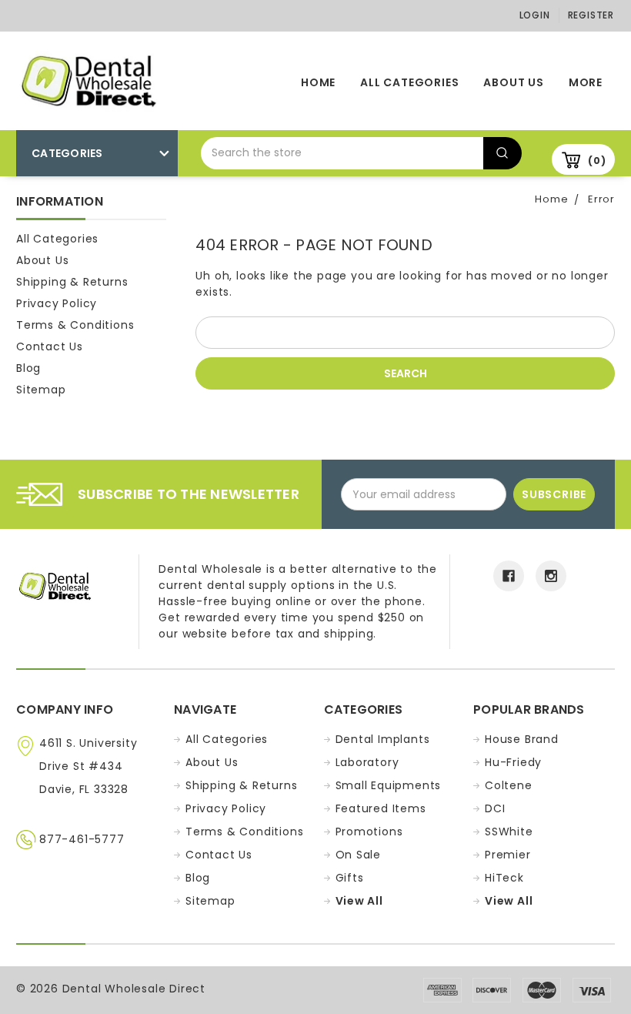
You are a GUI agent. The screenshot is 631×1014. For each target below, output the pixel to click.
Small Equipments (389, 785)
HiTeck (504, 877)
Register (591, 15)
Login (534, 15)
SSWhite (509, 831)
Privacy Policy (56, 303)
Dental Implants (383, 739)
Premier (508, 854)
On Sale (359, 854)
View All (359, 901)
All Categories (409, 82)
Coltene (509, 785)
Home (318, 82)
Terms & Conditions (75, 325)
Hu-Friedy (513, 762)
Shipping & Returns (72, 281)
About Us (513, 82)
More (586, 82)
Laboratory (367, 762)
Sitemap (41, 389)
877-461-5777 (82, 839)
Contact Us (49, 346)
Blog (28, 368)
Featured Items (381, 808)
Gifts (350, 877)
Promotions (369, 831)
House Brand (522, 739)
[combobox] (342, 153)
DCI (495, 808)
